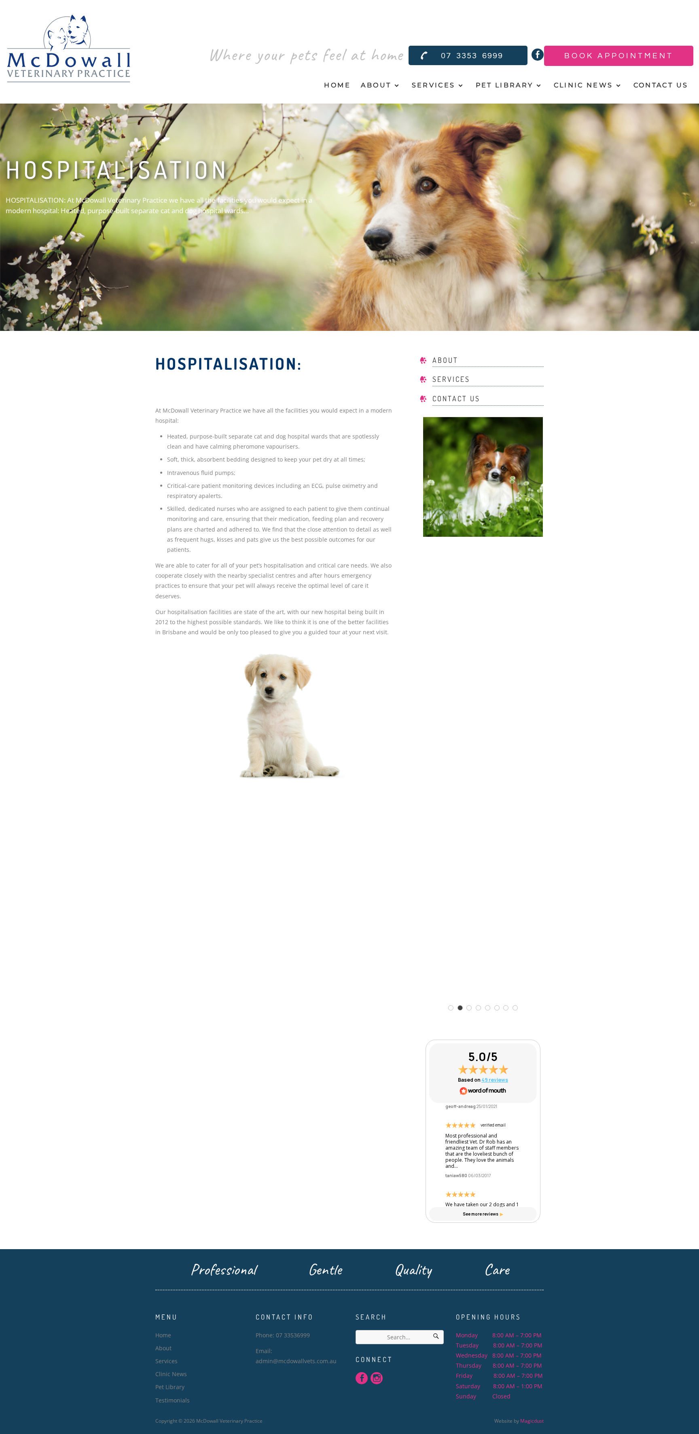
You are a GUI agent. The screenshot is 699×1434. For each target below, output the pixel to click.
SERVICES (451, 379)
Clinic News (583, 85)
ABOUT (445, 360)
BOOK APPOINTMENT (619, 56)
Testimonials (172, 1400)
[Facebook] (538, 55)
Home (337, 85)
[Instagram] (377, 1378)
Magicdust (532, 1420)
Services (433, 85)
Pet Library (505, 85)
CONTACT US (456, 398)
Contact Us (660, 85)
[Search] (436, 1337)
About (376, 85)
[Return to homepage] (68, 50)
